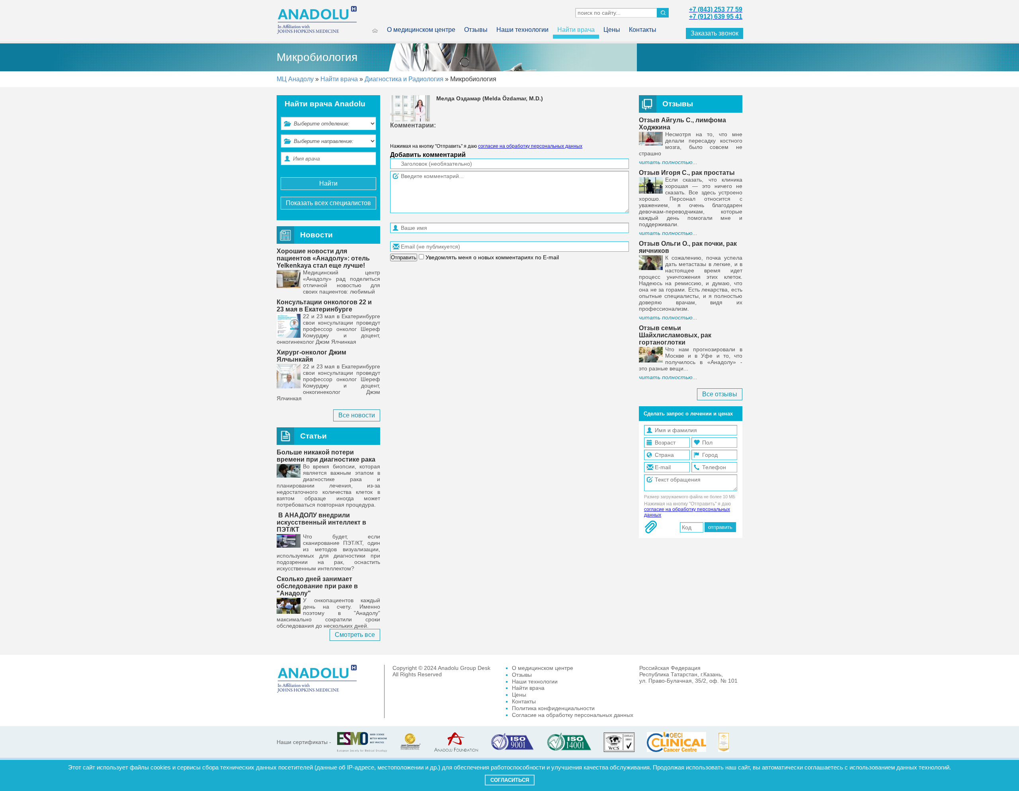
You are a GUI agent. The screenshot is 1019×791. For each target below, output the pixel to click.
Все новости (356, 415)
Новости (316, 235)
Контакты (642, 29)
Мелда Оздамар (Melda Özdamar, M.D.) (489, 98)
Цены (611, 29)
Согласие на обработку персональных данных (572, 715)
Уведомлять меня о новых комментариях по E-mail (491, 257)
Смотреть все (355, 634)
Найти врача (576, 29)
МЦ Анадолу (295, 79)
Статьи (313, 436)
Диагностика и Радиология (405, 79)
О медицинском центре (421, 29)
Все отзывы (719, 394)
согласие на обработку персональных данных (530, 146)
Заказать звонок (714, 33)
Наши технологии (522, 29)
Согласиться (509, 780)
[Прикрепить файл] (651, 527)
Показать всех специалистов (328, 203)
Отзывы (476, 29)
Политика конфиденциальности (553, 708)
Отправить (403, 257)
